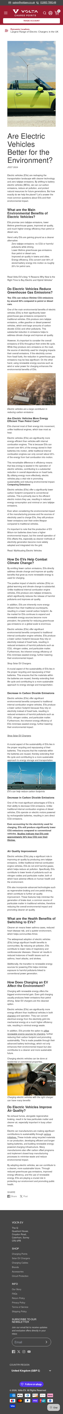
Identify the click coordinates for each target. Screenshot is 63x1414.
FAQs (14, 1293)
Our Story (16, 1289)
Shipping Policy (19, 1311)
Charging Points (19, 1253)
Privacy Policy (18, 1302)
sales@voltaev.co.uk (24, 2)
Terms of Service (20, 1306)
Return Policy (18, 1298)
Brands (15, 1267)
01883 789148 (48, 2)
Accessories (18, 1271)
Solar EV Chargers (21, 1258)
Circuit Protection (20, 1275)
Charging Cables (20, 1262)
